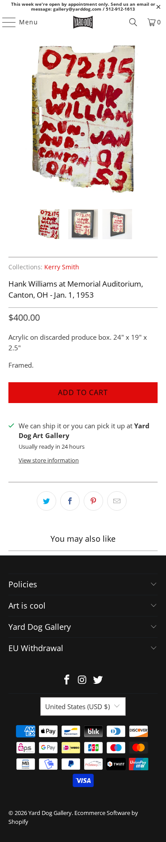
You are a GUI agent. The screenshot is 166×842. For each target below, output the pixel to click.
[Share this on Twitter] (46, 501)
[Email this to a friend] (117, 501)
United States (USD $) (77, 706)
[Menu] (5, 22)
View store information (49, 460)
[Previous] (15, 120)
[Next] (151, 120)
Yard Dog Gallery (50, 813)
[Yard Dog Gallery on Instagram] (82, 680)
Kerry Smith (61, 267)
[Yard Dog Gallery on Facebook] (67, 680)
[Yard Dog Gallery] (83, 22)
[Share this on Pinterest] (93, 501)
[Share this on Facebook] (70, 501)
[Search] (133, 22)
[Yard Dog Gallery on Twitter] (97, 680)
